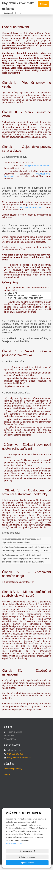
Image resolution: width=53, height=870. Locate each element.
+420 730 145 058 (15, 754)
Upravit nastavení (27, 851)
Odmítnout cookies (27, 857)
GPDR (7, 774)
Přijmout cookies (27, 863)
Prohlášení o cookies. (15, 843)
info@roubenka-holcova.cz (37, 166)
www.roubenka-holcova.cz (31, 207)
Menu (44, 4)
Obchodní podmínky (13, 768)
